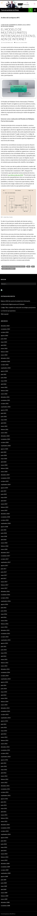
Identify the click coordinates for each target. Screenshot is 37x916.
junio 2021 (4, 416)
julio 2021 (3, 413)
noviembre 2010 (5, 828)
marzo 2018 (4, 543)
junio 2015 (4, 649)
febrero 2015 (4, 662)
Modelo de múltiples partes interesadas (13, 266)
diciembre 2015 (5, 630)
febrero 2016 (4, 624)
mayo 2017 (4, 575)
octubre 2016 (5, 598)
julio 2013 (3, 724)
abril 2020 (3, 462)
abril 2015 (3, 656)
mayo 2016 (4, 614)
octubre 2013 (5, 714)
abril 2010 (3, 850)
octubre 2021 (5, 403)
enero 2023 (4, 355)
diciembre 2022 (5, 358)
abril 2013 (3, 734)
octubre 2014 (5, 675)
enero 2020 (4, 471)
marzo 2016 (4, 620)
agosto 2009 (4, 876)
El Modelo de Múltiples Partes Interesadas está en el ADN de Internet (18, 34)
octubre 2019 (5, 481)
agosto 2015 (4, 643)
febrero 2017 (4, 585)
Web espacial (4, 314)
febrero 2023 (4, 351)
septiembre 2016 (6, 601)
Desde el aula (22, 24)
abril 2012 (3, 773)
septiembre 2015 (6, 640)
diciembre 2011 (5, 786)
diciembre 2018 (5, 513)
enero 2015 (4, 666)
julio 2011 (3, 802)
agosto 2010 (4, 837)
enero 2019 (4, 510)
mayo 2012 (4, 769)
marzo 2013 (4, 737)
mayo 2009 (4, 886)
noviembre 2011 (5, 789)
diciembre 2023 (5, 326)
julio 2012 (3, 763)
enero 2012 (4, 782)
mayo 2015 (4, 653)
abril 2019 (3, 500)
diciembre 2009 (5, 863)
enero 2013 (4, 743)
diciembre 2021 (5, 397)
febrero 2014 (4, 701)
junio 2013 (4, 727)
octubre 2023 (5, 332)
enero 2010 (4, 860)
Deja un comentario (21, 42)
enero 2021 (4, 432)
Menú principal (35, 10)
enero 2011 (4, 821)
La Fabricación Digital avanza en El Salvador (13, 304)
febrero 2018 (4, 546)
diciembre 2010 (5, 824)
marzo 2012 (4, 776)
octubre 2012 (5, 753)
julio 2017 (3, 568)
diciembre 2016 (5, 591)
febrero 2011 (4, 818)
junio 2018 (4, 533)
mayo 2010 (4, 847)
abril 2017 (3, 578)
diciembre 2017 (5, 552)
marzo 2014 (4, 698)
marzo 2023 (4, 348)
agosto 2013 (4, 721)
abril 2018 (3, 539)
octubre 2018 (5, 520)
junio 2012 (4, 766)
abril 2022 (3, 384)
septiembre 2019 (6, 484)
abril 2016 (3, 617)
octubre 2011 (5, 792)
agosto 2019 (4, 488)
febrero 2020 (4, 468)
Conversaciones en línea (10, 10)
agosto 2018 (4, 526)
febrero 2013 (4, 740)
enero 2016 (4, 627)
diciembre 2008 (5, 902)
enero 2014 (4, 705)
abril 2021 (3, 423)
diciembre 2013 (5, 708)
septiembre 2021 (6, 407)
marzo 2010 (4, 854)
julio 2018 (3, 530)
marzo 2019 (4, 504)
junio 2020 (4, 455)
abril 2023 (3, 345)
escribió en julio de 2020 (15, 175)
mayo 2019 (4, 497)
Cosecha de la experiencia (9, 24)
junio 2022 (4, 377)
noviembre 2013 (5, 711)
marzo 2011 (4, 815)
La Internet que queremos (8, 311)
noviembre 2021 (5, 400)
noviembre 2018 (5, 517)
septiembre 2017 (6, 562)
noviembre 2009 (5, 867)
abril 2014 (3, 695)
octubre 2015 (5, 637)
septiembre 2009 (6, 873)
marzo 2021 (4, 426)
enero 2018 (4, 549)
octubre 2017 (5, 559)
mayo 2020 (4, 458)
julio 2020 (3, 452)
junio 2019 (4, 494)
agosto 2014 (4, 682)
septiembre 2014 (6, 679)
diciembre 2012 (5, 747)
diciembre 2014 (5, 669)
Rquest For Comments (8, 268)
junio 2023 (4, 338)
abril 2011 (3, 811)
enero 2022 (4, 394)
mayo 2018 (4, 536)
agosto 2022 (4, 371)
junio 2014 (4, 688)
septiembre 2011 (6, 795)
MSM (28, 266)
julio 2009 (3, 879)
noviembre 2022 (5, 361)
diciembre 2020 (5, 436)
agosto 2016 (4, 604)
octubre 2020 (5, 442)
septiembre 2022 (6, 368)
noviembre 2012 (5, 750)
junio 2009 (4, 883)
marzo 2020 (4, 465)
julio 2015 (3, 646)
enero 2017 (4, 588)
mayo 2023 (4, 342)
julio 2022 (3, 374)
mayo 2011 (4, 808)
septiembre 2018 (6, 523)
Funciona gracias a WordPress (8, 913)
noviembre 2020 (5, 439)
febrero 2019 (4, 507)
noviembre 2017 (5, 556)
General (11, 26)
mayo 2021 (4, 419)
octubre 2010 (5, 831)
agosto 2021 (4, 410)
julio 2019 (3, 491)
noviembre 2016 (5, 594)
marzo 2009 (4, 892)
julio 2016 (3, 607)
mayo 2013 (4, 730)
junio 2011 (4, 805)
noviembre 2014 (5, 672)
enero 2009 (4, 899)
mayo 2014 (4, 692)
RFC (33, 266)
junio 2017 (4, 572)
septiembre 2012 (6, 756)
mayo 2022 (4, 381)
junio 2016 (4, 611)
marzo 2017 (4, 581)
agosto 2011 (4, 798)
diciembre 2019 (5, 475)
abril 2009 (3, 889)
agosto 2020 (4, 449)
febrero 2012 (4, 779)
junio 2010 (4, 844)
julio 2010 (3, 841)
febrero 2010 (4, 857)
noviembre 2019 (5, 478)
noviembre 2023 (5, 329)
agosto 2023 (4, 335)
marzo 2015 (4, 659)
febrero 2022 (4, 390)
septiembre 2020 (6, 445)
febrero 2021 (4, 429)
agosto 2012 (4, 760)
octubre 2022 (5, 364)
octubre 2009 (5, 870)
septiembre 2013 (6, 717)
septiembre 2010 (6, 834)
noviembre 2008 (5, 905)
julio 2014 (3, 685)
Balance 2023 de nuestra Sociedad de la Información (15, 301)
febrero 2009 (4, 896)
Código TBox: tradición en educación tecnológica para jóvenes (18, 307)
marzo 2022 (4, 387)
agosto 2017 (4, 565)
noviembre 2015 (5, 633)
